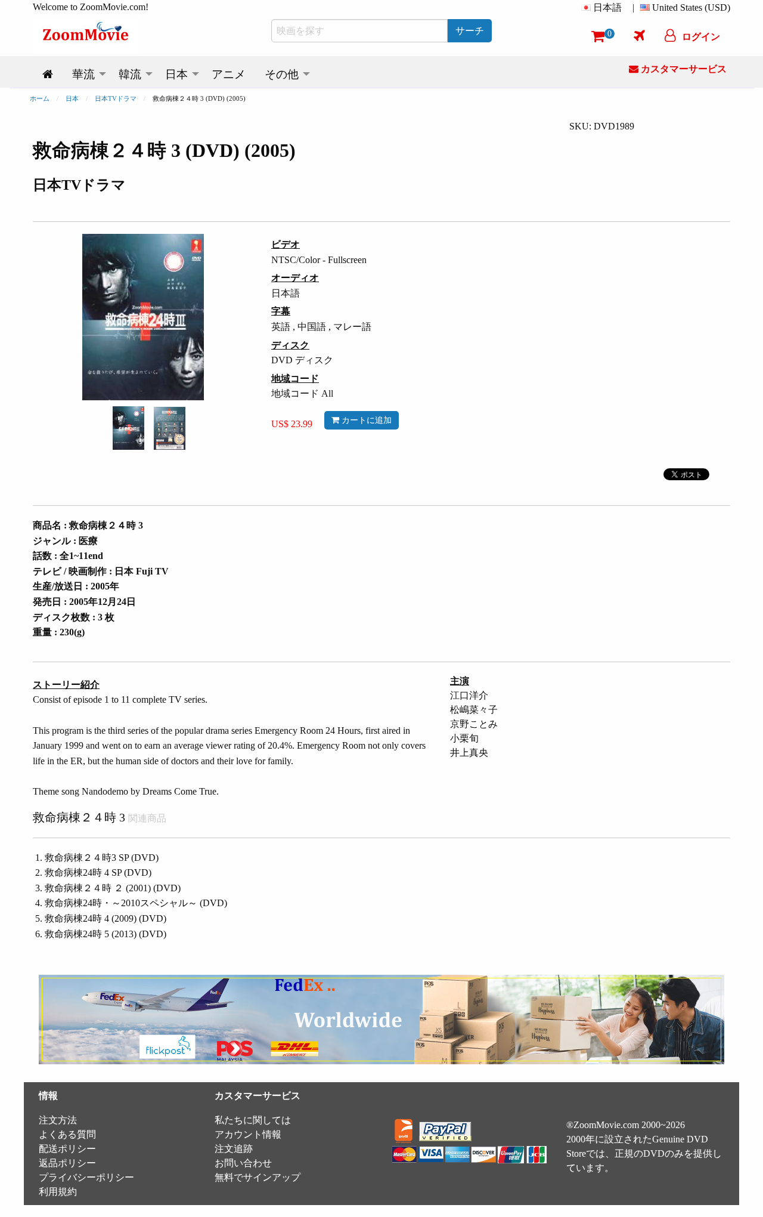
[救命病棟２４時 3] (128, 427)
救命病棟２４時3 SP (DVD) (102, 857)
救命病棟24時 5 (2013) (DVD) (105, 934)
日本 (72, 98)
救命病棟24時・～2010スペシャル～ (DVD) (136, 903)
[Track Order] (639, 35)
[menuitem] (603, 8)
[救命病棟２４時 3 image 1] (128, 428)
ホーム (39, 98)
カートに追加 (365, 420)
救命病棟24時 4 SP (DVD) (98, 872)
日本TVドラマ (116, 98)
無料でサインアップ (257, 1177)
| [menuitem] (633, 7)
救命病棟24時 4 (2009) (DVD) (105, 918)
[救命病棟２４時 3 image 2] (169, 428)
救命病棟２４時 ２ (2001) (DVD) (113, 888)
